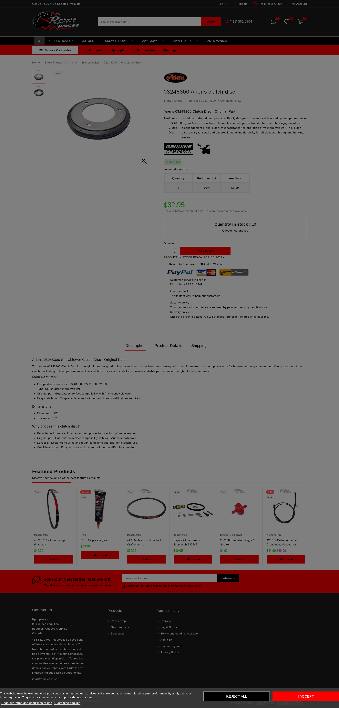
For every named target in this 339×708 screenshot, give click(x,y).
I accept (306, 696)
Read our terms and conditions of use (26, 702)
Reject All (236, 696)
